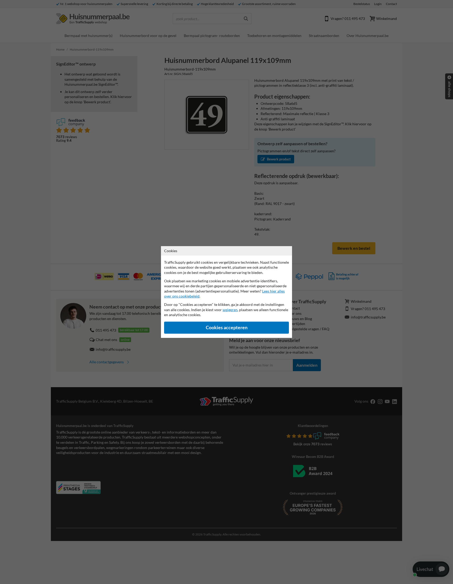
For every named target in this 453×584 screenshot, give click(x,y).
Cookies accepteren (226, 327)
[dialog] (226, 292)
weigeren (230, 309)
